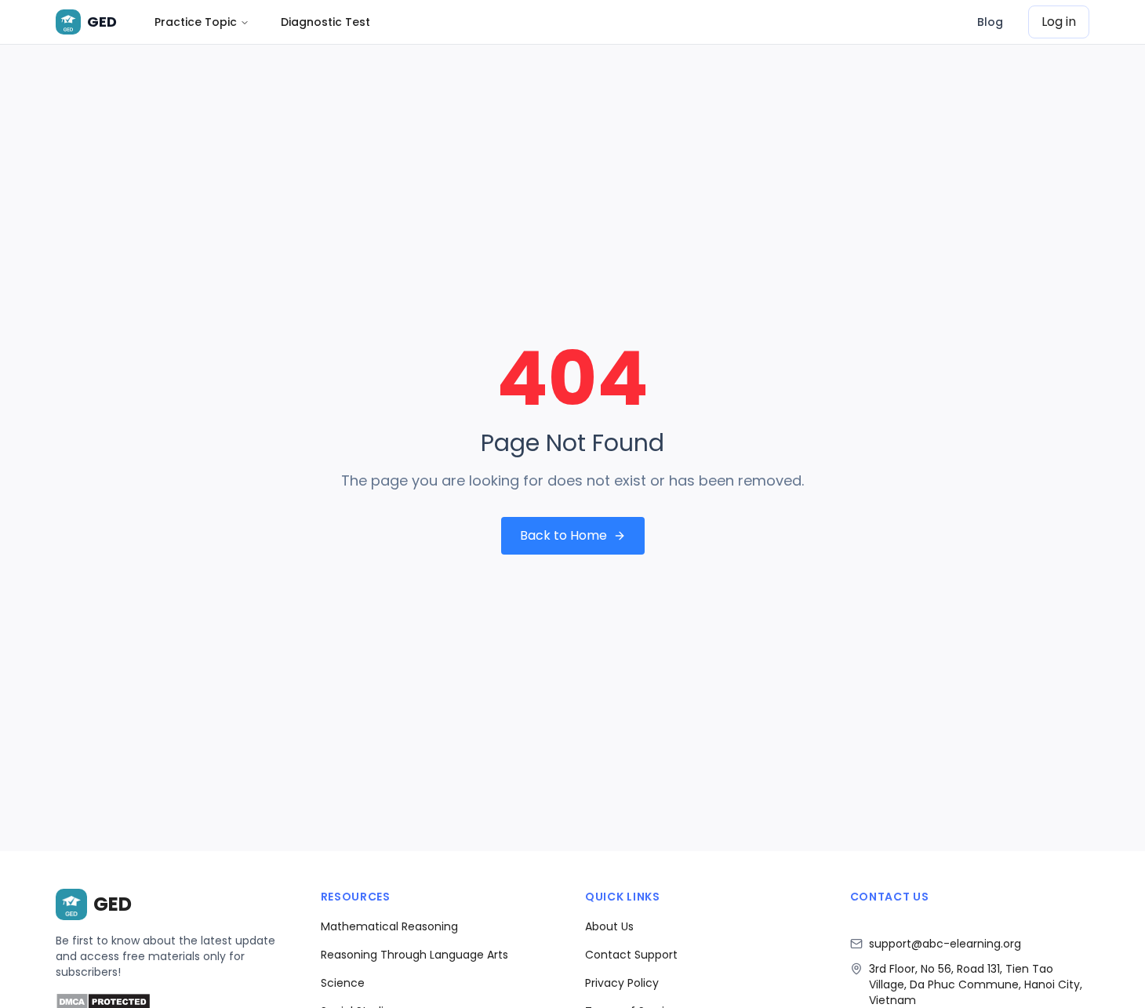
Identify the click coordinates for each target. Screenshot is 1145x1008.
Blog (990, 22)
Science (343, 983)
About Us (609, 926)
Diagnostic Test (325, 22)
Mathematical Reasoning (389, 926)
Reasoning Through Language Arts (414, 955)
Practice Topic (195, 22)
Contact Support (631, 955)
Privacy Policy (622, 983)
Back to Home (563, 535)
